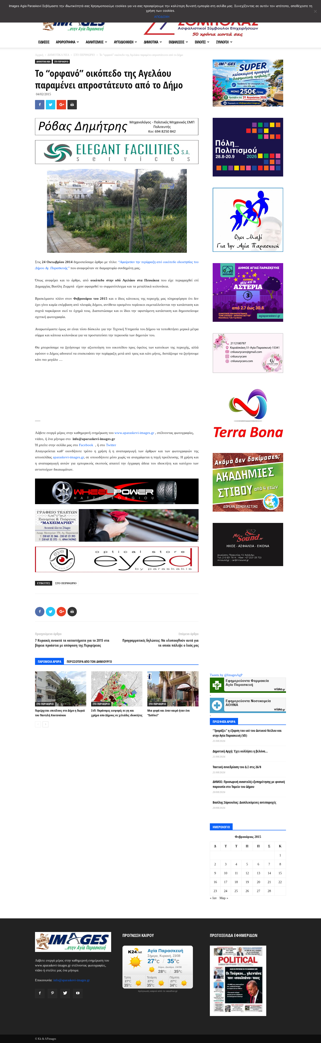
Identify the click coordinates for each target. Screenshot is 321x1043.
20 (258, 882)
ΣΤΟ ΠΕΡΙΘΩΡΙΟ (84, 55)
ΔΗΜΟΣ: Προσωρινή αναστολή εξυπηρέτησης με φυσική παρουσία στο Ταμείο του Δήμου (249, 784)
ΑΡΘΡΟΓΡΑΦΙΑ (65, 42)
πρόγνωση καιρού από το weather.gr (157, 991)
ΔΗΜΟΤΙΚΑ (151, 42)
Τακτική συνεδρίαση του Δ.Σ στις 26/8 (237, 767)
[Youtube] (77, 993)
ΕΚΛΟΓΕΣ (200, 42)
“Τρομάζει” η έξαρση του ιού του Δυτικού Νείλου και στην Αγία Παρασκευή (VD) (247, 733)
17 (225, 882)
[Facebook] (39, 993)
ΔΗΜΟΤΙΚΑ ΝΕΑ (58, 55)
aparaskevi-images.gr (68, 457)
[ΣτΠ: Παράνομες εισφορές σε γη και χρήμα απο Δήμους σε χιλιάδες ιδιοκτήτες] (116, 688)
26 (247, 891)
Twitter (111, 445)
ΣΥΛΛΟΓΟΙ (222, 42)
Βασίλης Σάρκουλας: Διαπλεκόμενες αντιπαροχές (244, 802)
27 (258, 891)
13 (258, 873)
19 (247, 882)
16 (215, 882)
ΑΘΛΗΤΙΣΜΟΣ (94, 42)
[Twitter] (65, 993)
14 (269, 873)
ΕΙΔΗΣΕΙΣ (43, 42)
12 (247, 873)
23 (215, 891)
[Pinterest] (52, 993)
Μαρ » (223, 898)
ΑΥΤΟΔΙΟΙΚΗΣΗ (123, 42)
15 (280, 873)
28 (269, 891)
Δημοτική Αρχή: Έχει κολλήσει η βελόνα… (240, 751)
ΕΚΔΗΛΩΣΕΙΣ (176, 42)
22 (280, 882)
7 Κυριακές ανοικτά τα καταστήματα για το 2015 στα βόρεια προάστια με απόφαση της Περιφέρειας (72, 643)
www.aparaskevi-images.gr (134, 433)
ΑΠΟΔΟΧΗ (161, 17)
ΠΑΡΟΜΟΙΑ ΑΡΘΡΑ (49, 661)
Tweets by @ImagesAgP (226, 675)
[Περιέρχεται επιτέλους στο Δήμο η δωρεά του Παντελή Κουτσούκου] (60, 688)
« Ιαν (213, 898)
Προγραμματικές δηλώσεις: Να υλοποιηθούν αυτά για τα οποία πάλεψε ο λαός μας (160, 643)
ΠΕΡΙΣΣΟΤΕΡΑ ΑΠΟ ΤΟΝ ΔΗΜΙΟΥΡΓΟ (89, 661)
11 (236, 873)
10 (225, 873)
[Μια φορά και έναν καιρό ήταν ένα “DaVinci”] (173, 688)
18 (236, 882)
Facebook (86, 445)
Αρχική (39, 55)
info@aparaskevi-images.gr (71, 980)
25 (236, 891)
